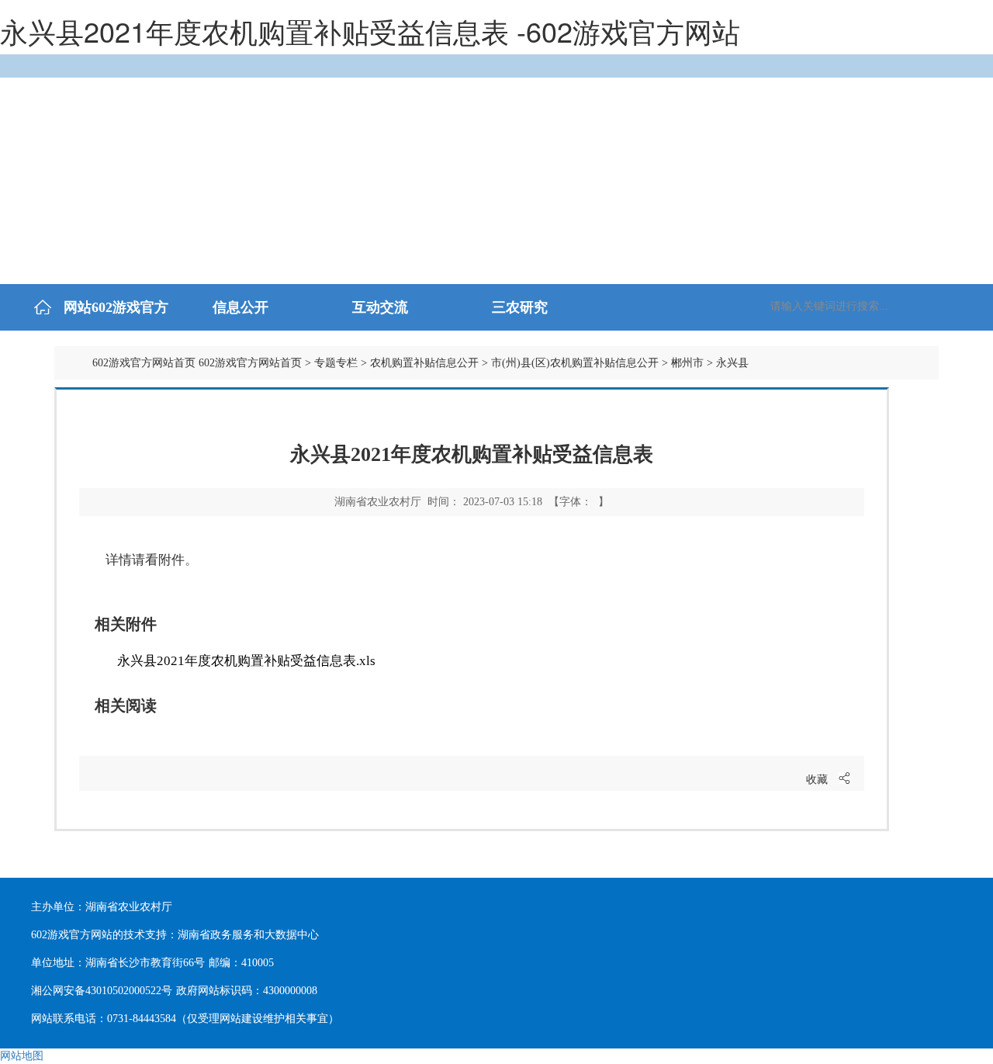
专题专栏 (336, 363)
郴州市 (687, 363)
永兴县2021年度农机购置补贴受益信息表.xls (246, 660)
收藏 (817, 779)
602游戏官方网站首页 (143, 363)
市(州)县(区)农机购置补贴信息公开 (575, 363)
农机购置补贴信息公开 (424, 363)
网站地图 (21, 1056)
